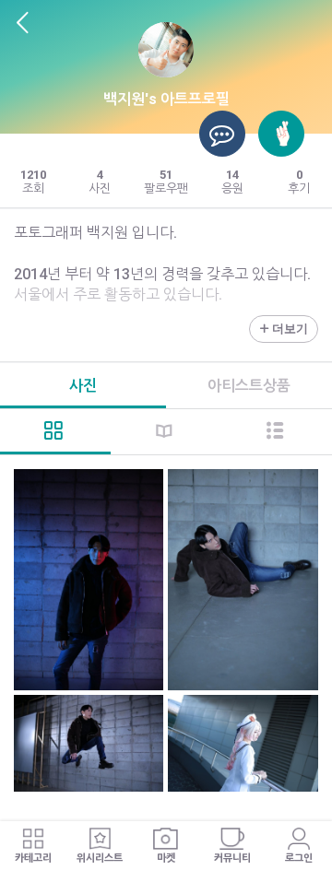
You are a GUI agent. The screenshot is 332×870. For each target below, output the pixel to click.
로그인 (299, 858)
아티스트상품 (249, 385)
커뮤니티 (232, 858)
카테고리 (33, 858)
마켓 (166, 858)
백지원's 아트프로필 (166, 99)
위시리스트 (100, 858)
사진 (83, 385)
